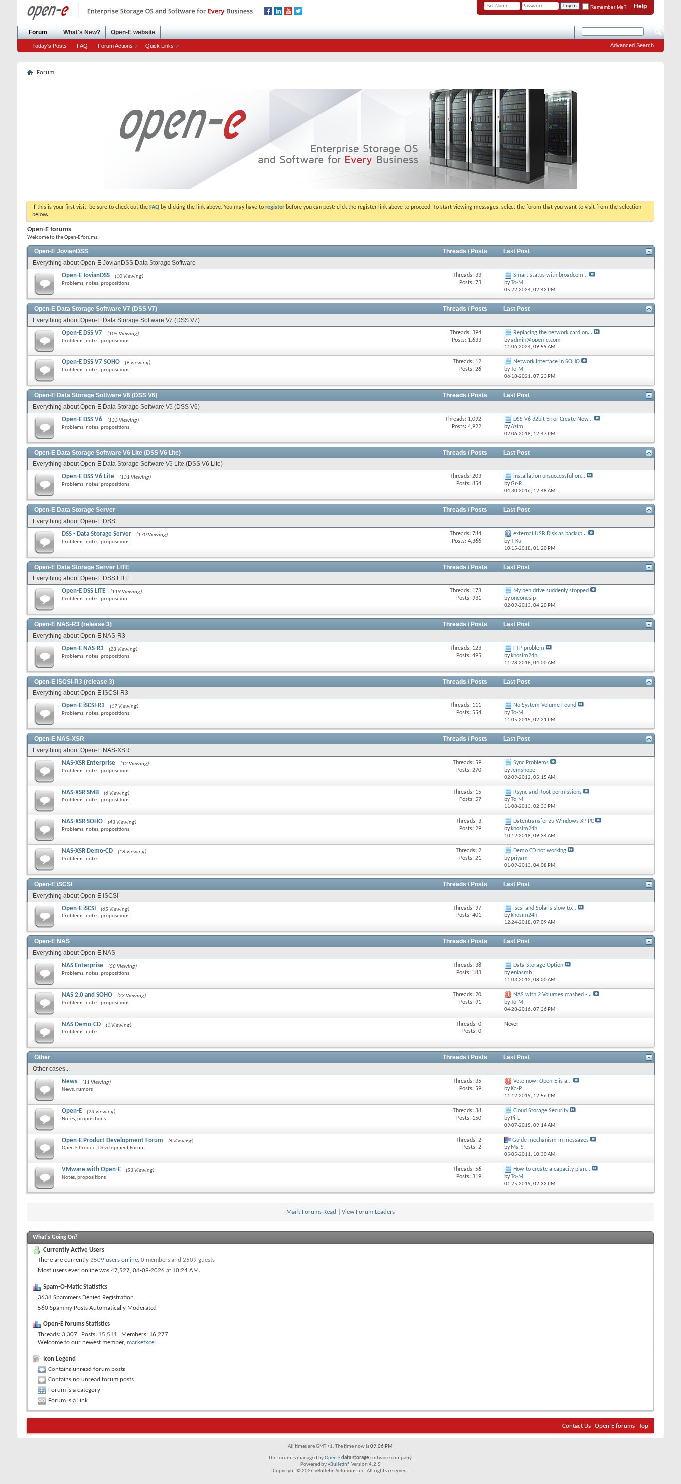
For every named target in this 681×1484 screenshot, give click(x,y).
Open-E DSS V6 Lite (88, 476)
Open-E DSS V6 (82, 419)
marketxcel (141, 1342)
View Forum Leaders (368, 1212)
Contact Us (576, 1426)
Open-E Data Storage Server (74, 509)
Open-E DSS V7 (82, 333)
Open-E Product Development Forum (112, 1140)
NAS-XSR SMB (80, 792)
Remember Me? (608, 7)
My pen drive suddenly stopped (551, 591)
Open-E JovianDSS (61, 251)
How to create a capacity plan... (551, 1169)
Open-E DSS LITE (83, 591)
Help (640, 6)
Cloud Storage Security (540, 1111)
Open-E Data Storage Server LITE (81, 567)
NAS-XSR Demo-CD (87, 851)
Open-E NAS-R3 (83, 648)
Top (643, 1426)
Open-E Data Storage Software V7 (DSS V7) (95, 308)
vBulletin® (339, 1464)
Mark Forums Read (311, 1212)
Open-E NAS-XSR (59, 738)
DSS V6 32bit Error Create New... (553, 419)
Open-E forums (615, 1426)
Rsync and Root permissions (547, 792)
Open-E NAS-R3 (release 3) (73, 624)
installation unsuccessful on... (549, 476)
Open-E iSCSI (53, 884)
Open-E (72, 1111)
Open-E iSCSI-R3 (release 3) (74, 681)
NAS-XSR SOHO (82, 821)
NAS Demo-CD (81, 1024)
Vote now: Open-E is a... (542, 1081)
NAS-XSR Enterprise (88, 763)
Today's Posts (49, 46)
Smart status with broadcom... (550, 275)
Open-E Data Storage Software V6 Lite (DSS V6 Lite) (107, 452)
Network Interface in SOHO (546, 362)
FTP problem (528, 648)
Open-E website (133, 32)
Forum (38, 32)
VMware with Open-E (91, 1169)
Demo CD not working (539, 851)
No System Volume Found (544, 705)
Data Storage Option (538, 965)
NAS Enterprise (82, 965)
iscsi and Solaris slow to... (544, 908)
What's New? (81, 32)
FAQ (82, 46)
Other (42, 1057)
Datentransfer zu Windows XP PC (553, 821)
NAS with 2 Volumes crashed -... (552, 995)
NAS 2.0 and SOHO (87, 995)
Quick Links (159, 46)
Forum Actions (115, 46)
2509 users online (114, 1260)
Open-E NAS (52, 941)
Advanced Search (632, 45)
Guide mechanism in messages (550, 1140)
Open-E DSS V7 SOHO (91, 362)
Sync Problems (531, 763)
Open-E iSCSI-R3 (83, 705)
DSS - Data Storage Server (96, 534)
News (69, 1081)
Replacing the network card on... (552, 333)
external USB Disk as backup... (550, 534)
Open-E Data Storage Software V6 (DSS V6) (95, 395)
